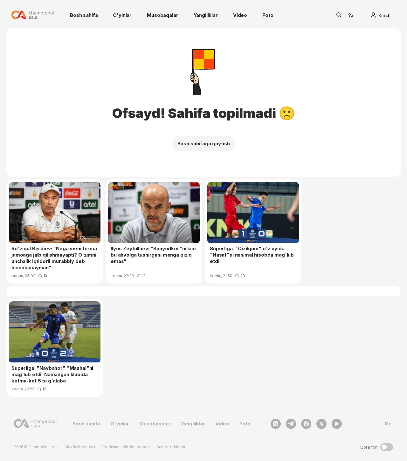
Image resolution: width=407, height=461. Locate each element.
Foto (267, 15)
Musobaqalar (162, 15)
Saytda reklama (170, 446)
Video (240, 15)
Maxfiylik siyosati (80, 446)
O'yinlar (122, 15)
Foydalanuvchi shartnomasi (126, 446)
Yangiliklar (206, 15)
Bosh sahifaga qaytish (203, 144)
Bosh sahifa (84, 15)
